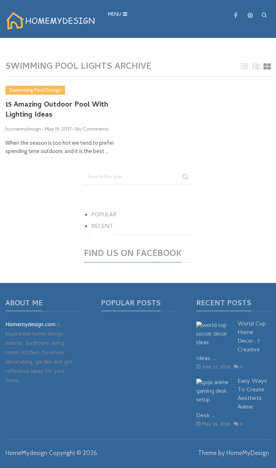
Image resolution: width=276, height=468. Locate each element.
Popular (103, 215)
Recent (102, 226)
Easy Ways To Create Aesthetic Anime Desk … (231, 399)
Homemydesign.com (30, 325)
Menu (114, 15)
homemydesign (23, 129)
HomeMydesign (26, 452)
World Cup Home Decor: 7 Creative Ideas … (231, 341)
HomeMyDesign (247, 452)
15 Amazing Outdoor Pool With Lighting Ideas (56, 110)
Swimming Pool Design (35, 90)
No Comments (92, 129)
